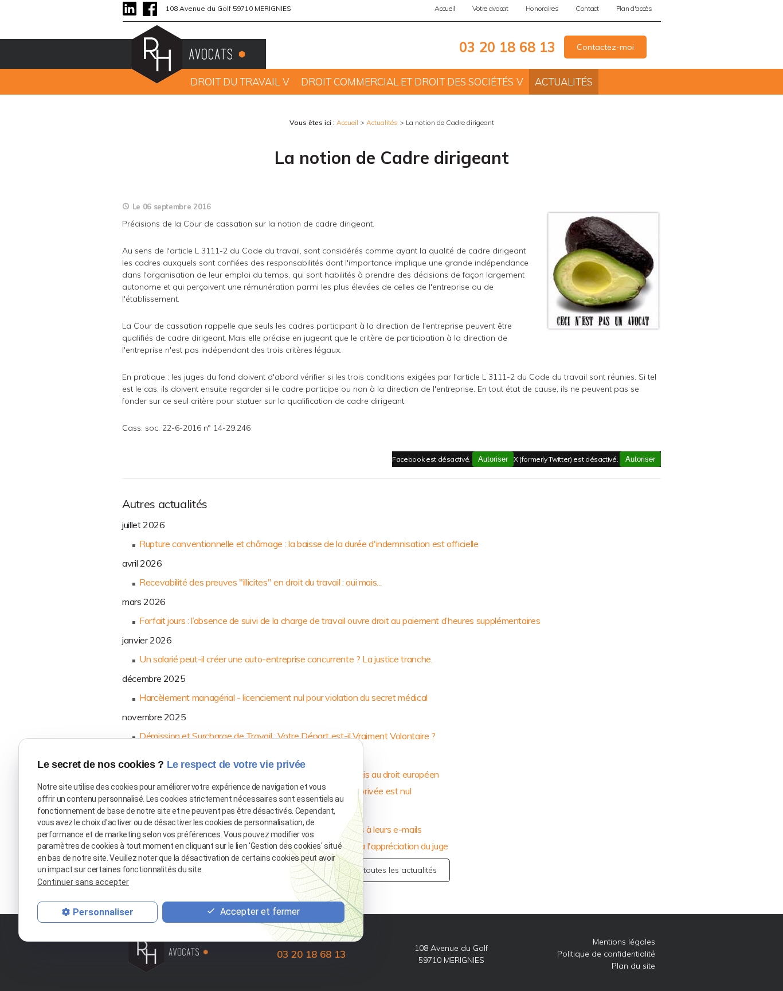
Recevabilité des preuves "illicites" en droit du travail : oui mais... (260, 582)
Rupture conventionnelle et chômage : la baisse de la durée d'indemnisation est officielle (309, 543)
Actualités (564, 82)
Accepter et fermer (259, 911)
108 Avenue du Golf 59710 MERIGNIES (228, 8)
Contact (587, 8)
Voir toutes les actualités (391, 870)
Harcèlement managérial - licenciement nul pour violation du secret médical (283, 697)
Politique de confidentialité (606, 954)
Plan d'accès (634, 8)
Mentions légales (624, 942)
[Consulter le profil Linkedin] (130, 9)
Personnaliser (103, 912)
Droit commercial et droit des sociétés (407, 82)
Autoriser (640, 459)
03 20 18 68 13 (507, 47)
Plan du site (633, 966)
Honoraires (542, 8)
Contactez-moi (605, 47)
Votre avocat (490, 8)
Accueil (444, 8)
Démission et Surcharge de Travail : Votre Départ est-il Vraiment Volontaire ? (287, 736)
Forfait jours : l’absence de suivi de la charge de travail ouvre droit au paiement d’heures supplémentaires (339, 620)
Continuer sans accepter (83, 882)
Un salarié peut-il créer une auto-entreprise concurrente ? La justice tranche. (286, 659)
